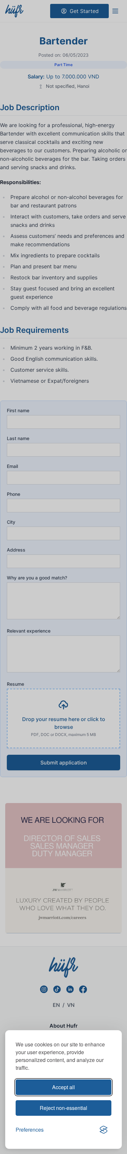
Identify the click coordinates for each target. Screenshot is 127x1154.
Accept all (63, 1087)
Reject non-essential (63, 1108)
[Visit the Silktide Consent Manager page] (103, 1129)
